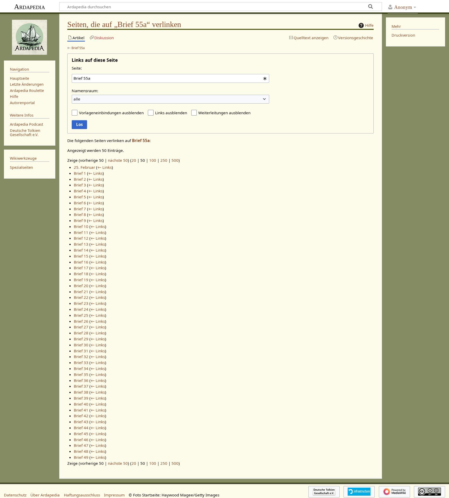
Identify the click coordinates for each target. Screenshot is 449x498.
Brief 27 (81, 326)
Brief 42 (81, 415)
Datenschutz (15, 494)
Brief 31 (81, 350)
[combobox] (170, 78)
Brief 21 (81, 291)
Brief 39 (81, 398)
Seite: (77, 68)
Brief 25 (81, 315)
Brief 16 (81, 262)
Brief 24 (81, 309)
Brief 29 (81, 338)
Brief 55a (78, 47)
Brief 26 (81, 321)
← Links (104, 167)
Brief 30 (81, 344)
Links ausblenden (171, 112)
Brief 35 (81, 374)
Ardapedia (29, 7)
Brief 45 (81, 433)
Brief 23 (81, 303)
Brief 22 (81, 297)
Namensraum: (85, 90)
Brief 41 (81, 410)
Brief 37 (81, 386)
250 (163, 160)
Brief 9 (80, 220)
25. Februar (84, 167)
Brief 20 (81, 285)
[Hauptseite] (29, 37)
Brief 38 (81, 392)
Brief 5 (80, 196)
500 (175, 160)
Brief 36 (81, 380)
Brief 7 (80, 208)
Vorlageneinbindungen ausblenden (111, 112)
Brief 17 (81, 267)
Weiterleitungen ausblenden (224, 112)
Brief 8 (80, 214)
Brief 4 (80, 190)
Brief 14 (81, 250)
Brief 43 (81, 421)
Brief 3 (80, 184)
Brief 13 (81, 244)
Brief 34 (81, 368)
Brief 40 (81, 404)
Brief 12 (81, 238)
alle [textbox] (77, 99)
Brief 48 (81, 451)
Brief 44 (81, 427)
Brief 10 (81, 226)
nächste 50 (118, 160)
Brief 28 (81, 332)
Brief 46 (81, 439)
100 (152, 160)
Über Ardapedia (45, 494)
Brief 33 (81, 362)
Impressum (114, 494)
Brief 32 (81, 356)
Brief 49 (81, 457)
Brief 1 (80, 173)
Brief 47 (81, 445)
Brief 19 (81, 279)
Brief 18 (81, 273)
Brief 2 (80, 179)
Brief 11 (81, 232)
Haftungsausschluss (82, 494)
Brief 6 (80, 202)
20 (133, 160)
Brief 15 (81, 256)
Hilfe (369, 25)
